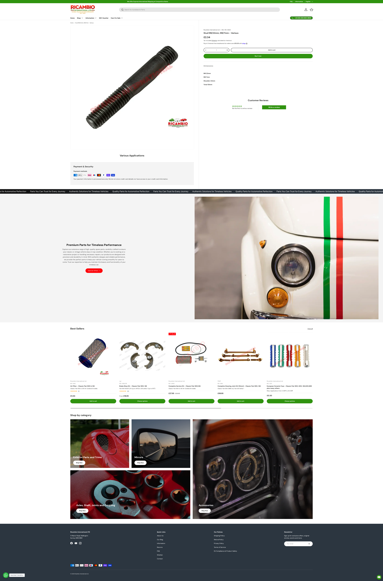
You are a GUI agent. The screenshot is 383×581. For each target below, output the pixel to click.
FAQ (291, 1)
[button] (311, 9)
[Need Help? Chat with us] (6, 575)
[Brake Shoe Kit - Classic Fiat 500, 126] (142, 356)
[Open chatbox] (379, 577)
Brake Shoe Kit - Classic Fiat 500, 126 (133, 386)
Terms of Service (220, 547)
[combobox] (199, 9)
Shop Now (79, 463)
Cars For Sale (115, 18)
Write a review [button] (274, 107)
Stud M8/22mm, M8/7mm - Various (84, 22)
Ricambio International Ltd (212, 30)
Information (299, 1)
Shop (79, 18)
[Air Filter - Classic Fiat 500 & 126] (93, 356)
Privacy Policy (219, 543)
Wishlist (160, 555)
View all (310, 329)
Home (72, 18)
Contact (160, 559)
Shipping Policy (219, 536)
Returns (160, 547)
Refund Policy (219, 540)
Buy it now (258, 56)
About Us (160, 536)
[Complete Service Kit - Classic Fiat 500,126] (191, 356)
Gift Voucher (103, 18)
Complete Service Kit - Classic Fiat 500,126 (185, 386)
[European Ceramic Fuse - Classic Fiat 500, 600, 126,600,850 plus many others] (290, 356)
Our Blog (160, 540)
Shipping (214, 40)
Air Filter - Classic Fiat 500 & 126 (82, 386)
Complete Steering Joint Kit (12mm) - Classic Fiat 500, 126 (239, 386)
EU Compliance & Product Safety (225, 551)
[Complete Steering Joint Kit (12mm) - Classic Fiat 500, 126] (241, 356)
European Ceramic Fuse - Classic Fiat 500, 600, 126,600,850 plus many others (289, 387)
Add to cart (271, 50)
